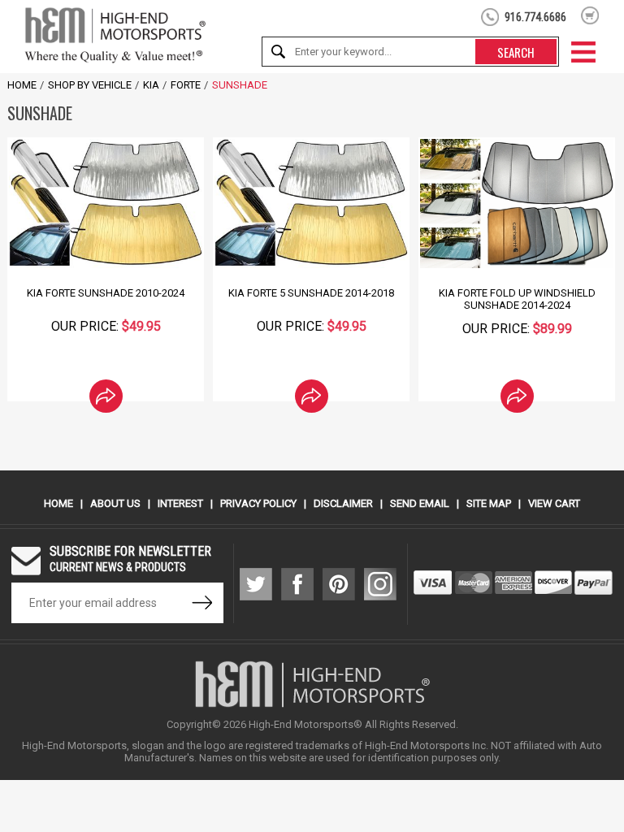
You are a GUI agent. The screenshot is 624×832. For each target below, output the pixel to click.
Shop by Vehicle (90, 85)
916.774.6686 (535, 17)
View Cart (554, 503)
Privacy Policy (258, 503)
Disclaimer (343, 503)
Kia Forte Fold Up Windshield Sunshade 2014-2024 (517, 299)
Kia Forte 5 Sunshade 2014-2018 (311, 293)
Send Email (419, 503)
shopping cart (590, 15)
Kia (151, 85)
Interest (180, 503)
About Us (115, 503)
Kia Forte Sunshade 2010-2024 (105, 293)
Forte (186, 85)
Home (22, 85)
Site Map (488, 503)
